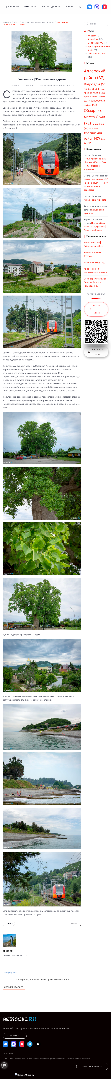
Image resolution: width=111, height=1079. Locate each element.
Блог (86, 31)
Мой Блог (30, 7)
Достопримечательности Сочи (57, 85)
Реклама (8, 1053)
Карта (70, 7)
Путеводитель (51, 7)
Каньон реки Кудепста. (95, 200)
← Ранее (9, 924)
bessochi (29, 85)
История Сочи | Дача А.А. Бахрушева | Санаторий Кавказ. (95, 226)
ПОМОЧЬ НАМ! (97, 309)
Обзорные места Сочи (94, 117)
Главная (13, 7)
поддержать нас (96, 294)
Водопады (95, 84)
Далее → (75, 924)
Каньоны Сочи (94, 88)
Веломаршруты (95, 43)
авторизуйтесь (10, 972)
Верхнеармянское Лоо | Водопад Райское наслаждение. (96, 282)
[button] (80, 7)
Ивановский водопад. (94, 262)
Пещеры (93, 129)
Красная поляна (94, 92)
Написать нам (14, 1036)
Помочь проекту (92, 1066)
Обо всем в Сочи (96, 53)
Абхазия (92, 35)
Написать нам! (97, 351)
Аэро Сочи (93, 39)
